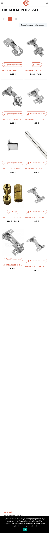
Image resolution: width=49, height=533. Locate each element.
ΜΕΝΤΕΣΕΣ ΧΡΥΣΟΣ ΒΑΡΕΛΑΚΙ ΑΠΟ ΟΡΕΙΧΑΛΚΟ (13, 217)
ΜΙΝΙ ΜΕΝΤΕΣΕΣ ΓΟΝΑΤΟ (36, 217)
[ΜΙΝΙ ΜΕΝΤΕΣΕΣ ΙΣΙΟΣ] (13, 242)
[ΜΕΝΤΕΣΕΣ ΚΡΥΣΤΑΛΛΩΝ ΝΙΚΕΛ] (13, 145)
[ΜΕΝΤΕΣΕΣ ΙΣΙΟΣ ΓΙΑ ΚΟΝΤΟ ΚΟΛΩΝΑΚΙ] (36, 96)
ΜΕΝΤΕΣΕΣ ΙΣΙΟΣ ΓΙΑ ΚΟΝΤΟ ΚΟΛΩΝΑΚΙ (36, 119)
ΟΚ (25, 529)
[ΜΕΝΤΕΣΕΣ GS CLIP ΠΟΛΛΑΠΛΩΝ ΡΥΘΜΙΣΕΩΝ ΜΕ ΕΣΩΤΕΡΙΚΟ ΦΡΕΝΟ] (36, 47)
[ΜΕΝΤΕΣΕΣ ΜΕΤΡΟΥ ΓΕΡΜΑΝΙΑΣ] (36, 145)
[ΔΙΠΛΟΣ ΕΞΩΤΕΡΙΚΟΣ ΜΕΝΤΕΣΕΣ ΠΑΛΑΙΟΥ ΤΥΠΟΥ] (13, 47)
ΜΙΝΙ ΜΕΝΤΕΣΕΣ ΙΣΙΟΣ (12, 265)
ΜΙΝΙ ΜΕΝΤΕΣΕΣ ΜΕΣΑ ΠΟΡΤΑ (36, 266)
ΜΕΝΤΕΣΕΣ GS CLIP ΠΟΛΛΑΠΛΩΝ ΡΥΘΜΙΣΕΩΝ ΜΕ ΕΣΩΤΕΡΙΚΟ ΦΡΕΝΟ (36, 70)
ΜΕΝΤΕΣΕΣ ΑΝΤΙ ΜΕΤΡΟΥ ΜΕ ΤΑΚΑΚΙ (13, 119)
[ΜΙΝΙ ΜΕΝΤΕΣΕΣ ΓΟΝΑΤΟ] (36, 194)
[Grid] (10, 19)
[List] (16, 19)
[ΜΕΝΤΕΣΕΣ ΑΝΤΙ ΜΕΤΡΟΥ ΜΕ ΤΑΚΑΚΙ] (13, 96)
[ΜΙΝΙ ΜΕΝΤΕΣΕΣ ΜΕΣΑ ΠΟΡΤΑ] (36, 243)
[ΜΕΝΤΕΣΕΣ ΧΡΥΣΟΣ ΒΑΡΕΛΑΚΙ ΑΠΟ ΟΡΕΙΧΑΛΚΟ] (13, 194)
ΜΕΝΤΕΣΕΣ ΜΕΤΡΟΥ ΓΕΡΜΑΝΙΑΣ (36, 168)
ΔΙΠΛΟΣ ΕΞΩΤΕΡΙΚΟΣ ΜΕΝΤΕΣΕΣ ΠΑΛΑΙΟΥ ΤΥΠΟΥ (13, 70)
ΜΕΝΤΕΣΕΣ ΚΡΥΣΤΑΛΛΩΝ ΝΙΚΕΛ (13, 168)
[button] (33, 25)
